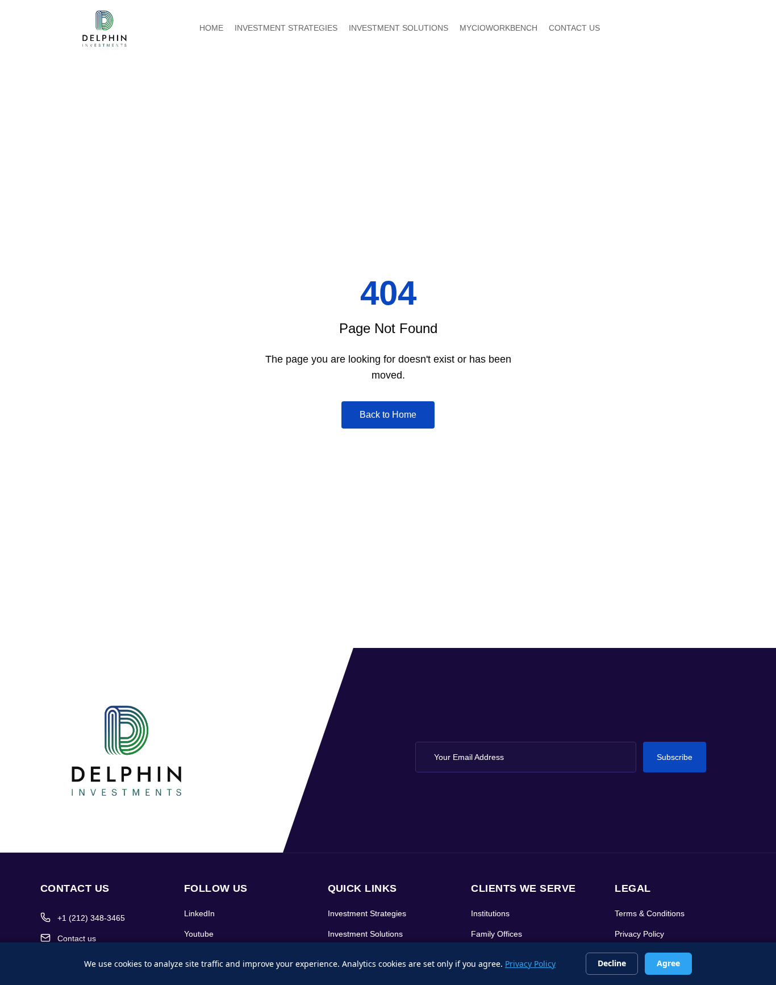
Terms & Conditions (650, 913)
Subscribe (674, 757)
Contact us (76, 938)
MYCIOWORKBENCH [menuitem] (498, 27)
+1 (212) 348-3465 (91, 917)
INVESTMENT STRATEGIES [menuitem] (286, 27)
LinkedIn (199, 913)
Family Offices (496, 933)
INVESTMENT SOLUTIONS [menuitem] (398, 27)
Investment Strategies (367, 913)
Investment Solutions (365, 933)
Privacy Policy (639, 933)
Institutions (490, 913)
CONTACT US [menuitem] (574, 27)
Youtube (199, 933)
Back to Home (388, 414)
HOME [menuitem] (211, 27)
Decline (612, 963)
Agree (668, 963)
